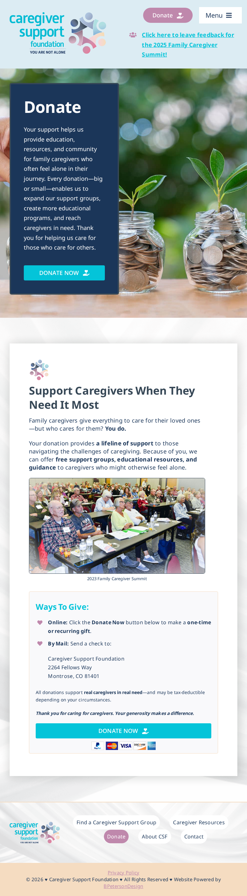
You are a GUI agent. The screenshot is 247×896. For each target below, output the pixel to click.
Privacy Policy (124, 872)
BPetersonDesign (123, 886)
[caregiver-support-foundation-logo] (58, 15)
